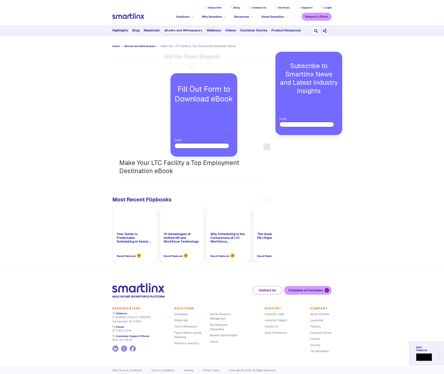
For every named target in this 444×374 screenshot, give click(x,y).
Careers (315, 339)
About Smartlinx (320, 314)
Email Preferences (276, 333)
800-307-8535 (122, 340)
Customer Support (276, 320)
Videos (230, 30)
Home (116, 46)
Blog (236, 7)
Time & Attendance (185, 326)
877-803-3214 (121, 331)
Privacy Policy (211, 370)
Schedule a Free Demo (305, 290)
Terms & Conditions (162, 370)
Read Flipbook (126, 256)
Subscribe (215, 7)
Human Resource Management (220, 316)
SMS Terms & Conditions (127, 370)
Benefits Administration (224, 335)
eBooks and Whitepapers (183, 30)
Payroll (214, 341)
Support (307, 7)
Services (284, 7)
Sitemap (189, 370)
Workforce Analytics (186, 343)
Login (328, 7)
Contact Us (258, 7)
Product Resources (286, 30)
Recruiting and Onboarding (218, 327)
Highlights (120, 30)
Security (315, 345)
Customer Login (274, 314)
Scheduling (180, 314)
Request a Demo (316, 16)
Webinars (214, 30)
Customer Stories (253, 30)
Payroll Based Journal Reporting (187, 335)
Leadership (317, 320)
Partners (315, 326)
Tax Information (319, 351)
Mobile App (181, 320)
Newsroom (152, 30)
